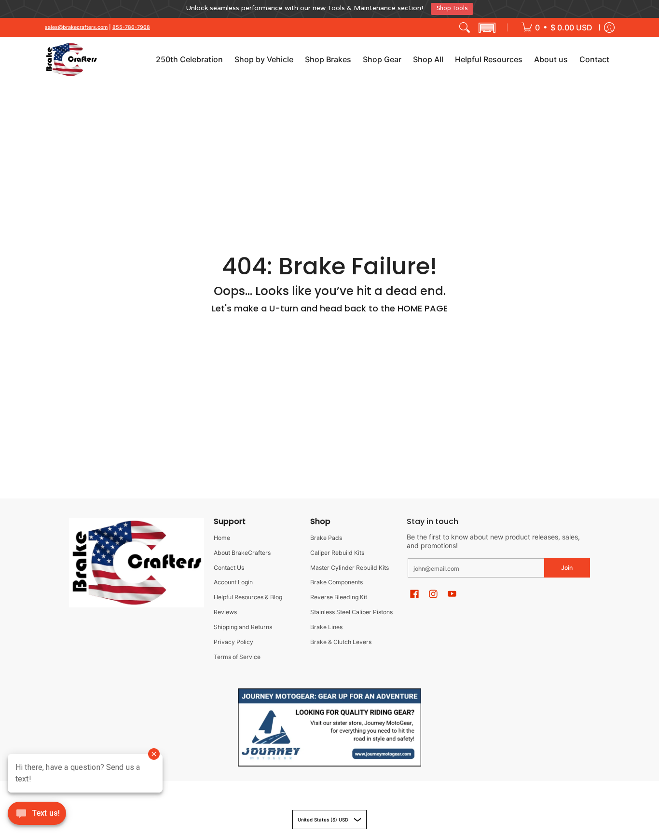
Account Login (233, 582)
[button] (487, 27)
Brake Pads (326, 537)
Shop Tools (452, 8)
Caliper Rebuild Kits (337, 552)
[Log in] (609, 27)
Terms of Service (237, 656)
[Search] (464, 27)
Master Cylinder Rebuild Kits (349, 567)
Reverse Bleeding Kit (338, 597)
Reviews (225, 612)
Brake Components (336, 582)
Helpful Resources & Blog (248, 597)
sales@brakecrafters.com (76, 27)
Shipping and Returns (243, 627)
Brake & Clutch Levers (340, 642)
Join (567, 567)
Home (222, 537)
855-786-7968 (131, 27)
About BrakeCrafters (242, 552)
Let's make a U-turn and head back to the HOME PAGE (330, 308)
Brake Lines (326, 627)
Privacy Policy (233, 642)
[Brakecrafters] (71, 59)
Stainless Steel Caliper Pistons (351, 612)
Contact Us (229, 567)
